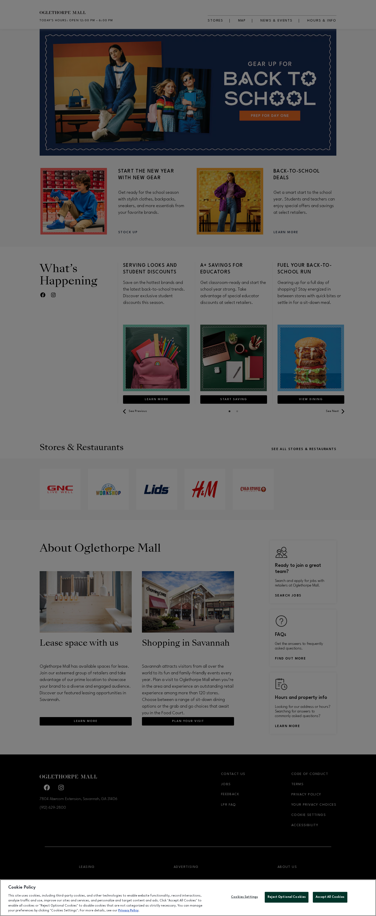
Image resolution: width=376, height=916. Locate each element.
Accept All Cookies (330, 897)
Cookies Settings (244, 897)
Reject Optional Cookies (287, 897)
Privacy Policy (128, 910)
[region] (188, 897)
